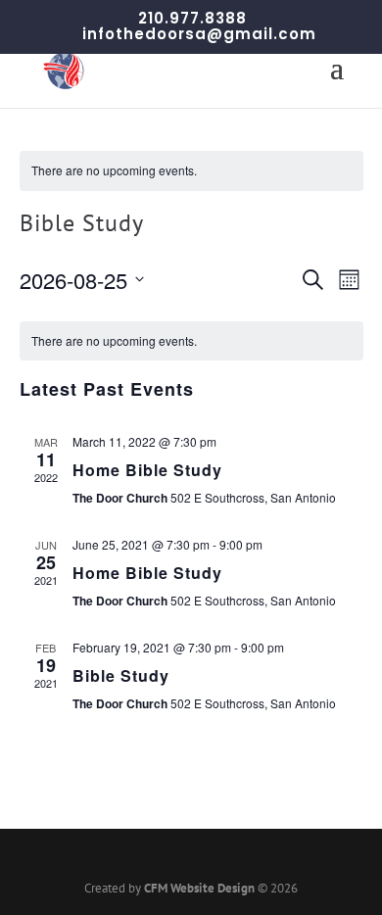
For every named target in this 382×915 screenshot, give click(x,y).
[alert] (191, 171)
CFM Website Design (199, 888)
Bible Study (120, 675)
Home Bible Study (147, 469)
